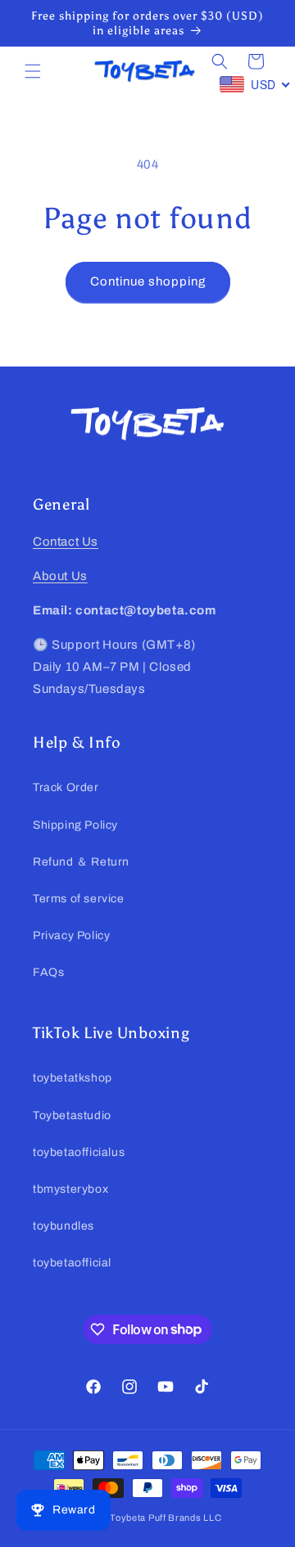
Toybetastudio (72, 1115)
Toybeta (128, 1517)
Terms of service (79, 899)
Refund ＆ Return (81, 862)
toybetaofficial (72, 1263)
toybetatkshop (72, 1078)
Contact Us (65, 541)
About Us (60, 575)
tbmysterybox (70, 1189)
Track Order (66, 787)
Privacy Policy (71, 935)
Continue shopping (148, 281)
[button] (33, 71)
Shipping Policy (75, 825)
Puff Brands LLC (185, 1517)
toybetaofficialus (79, 1152)
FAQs (48, 972)
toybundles (63, 1226)
